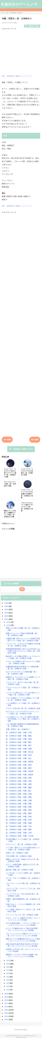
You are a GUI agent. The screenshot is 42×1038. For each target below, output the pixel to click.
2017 (6, 1003)
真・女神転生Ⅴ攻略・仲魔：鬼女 (19, 758)
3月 (8, 983)
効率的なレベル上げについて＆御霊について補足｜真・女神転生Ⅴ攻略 (23, 678)
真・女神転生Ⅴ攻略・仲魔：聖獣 (19, 804)
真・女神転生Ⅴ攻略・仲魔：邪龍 (19, 739)
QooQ (24, 1037)
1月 (8, 990)
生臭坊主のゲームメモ (19, 4)
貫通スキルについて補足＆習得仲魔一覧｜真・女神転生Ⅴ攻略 (22, 634)
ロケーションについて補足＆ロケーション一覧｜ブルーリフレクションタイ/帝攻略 (23, 935)
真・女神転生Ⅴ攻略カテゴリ (21, 449)
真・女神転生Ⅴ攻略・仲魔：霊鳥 (19, 829)
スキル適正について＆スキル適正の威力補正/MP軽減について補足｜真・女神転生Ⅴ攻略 (23, 719)
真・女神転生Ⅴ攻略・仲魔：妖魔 (19, 823)
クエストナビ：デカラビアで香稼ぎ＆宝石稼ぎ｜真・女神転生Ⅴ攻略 (23, 645)
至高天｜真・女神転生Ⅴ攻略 (17, 853)
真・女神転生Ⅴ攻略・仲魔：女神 (19, 833)
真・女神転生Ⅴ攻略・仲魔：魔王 (19, 742)
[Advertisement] (21, 50)
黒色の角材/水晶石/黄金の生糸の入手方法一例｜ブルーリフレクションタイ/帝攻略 (23, 945)
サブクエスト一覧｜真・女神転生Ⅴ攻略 (21, 844)
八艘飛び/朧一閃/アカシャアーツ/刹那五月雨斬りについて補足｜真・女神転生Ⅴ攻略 (23, 639)
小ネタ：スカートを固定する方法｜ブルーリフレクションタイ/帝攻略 (23, 919)
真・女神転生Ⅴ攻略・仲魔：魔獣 (19, 787)
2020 (6, 994)
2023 (6, 613)
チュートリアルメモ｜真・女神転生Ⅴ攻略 (22, 915)
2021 (6, 619)
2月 (8, 986)
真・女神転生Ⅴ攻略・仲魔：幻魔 (19, 800)
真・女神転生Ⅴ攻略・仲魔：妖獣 (19, 778)
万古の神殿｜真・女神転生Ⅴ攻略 (19, 856)
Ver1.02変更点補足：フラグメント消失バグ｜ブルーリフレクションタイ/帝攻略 (22, 924)
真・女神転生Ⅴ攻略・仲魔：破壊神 (19, 774)
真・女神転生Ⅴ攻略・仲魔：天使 (19, 826)
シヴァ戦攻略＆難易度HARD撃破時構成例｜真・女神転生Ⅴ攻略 (23, 725)
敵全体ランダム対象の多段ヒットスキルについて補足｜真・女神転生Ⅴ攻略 (23, 657)
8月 (8, 967)
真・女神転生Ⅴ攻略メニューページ (17, 76)
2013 (6, 1016)
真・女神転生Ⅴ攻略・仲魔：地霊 (19, 784)
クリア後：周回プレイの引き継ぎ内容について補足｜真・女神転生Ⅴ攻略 (23, 849)
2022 (6, 616)
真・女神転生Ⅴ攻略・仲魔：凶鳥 (19, 816)
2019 (6, 997)
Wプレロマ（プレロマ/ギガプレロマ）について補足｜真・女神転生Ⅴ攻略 (22, 713)
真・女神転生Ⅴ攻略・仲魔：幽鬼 (19, 736)
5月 (8, 977)
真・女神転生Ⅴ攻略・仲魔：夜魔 (19, 749)
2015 (6, 1010)
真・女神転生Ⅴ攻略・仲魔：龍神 (19, 768)
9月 (8, 964)
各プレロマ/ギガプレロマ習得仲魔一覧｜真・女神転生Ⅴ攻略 (21, 673)
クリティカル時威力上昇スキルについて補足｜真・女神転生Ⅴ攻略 (23, 662)
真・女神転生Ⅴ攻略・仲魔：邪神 (19, 820)
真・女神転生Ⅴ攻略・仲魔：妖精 (19, 794)
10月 (8, 960)
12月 (8, 622)
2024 (6, 609)
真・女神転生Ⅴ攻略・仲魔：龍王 (19, 745)
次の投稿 (7, 440)
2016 (6, 1007)
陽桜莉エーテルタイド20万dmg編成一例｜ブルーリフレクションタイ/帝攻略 (22, 955)
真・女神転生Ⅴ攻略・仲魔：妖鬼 (19, 755)
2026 (6, 603)
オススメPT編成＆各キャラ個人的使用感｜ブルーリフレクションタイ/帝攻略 (22, 929)
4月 (8, 980)
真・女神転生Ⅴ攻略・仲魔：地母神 (19, 771)
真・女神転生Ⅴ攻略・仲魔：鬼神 (19, 765)
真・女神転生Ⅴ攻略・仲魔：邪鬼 (19, 781)
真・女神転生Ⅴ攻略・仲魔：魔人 (19, 791)
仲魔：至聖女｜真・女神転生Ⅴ (18, 729)
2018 (6, 1000)
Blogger (24, 1029)
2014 (6, 1013)
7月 (8, 970)
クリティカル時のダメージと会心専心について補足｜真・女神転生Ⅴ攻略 (23, 694)
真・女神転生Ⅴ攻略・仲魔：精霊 (19, 797)
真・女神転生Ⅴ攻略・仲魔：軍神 (19, 810)
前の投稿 (34, 440)
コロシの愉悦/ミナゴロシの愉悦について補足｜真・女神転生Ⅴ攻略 (22, 699)
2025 (6, 606)
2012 (6, 1019)
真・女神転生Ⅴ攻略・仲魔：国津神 (19, 762)
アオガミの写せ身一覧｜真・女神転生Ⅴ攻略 (23, 708)
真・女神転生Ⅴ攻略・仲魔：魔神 (19, 813)
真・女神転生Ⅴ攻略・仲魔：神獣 (19, 807)
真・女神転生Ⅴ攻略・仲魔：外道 (19, 732)
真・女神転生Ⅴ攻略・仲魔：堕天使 (19, 752)
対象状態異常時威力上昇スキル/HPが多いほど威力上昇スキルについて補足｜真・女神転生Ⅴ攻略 (23, 651)
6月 (8, 973)
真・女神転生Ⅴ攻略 (32, 26)
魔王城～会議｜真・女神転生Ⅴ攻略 (19, 870)
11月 (8, 625)
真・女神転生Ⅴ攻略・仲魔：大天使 (19, 836)
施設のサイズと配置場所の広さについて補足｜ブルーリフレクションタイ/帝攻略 (23, 940)
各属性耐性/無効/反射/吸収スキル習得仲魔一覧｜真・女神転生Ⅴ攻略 (23, 668)
